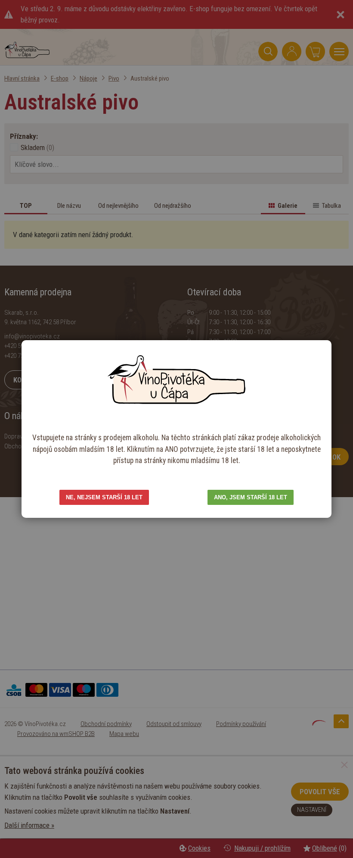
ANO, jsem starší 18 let (250, 497)
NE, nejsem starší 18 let (104, 497)
